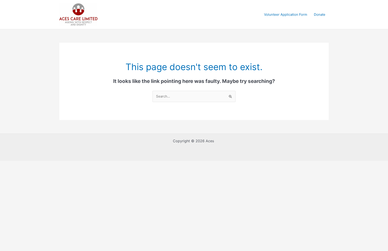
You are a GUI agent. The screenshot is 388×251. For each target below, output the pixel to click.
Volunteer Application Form (285, 14)
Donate (319, 14)
